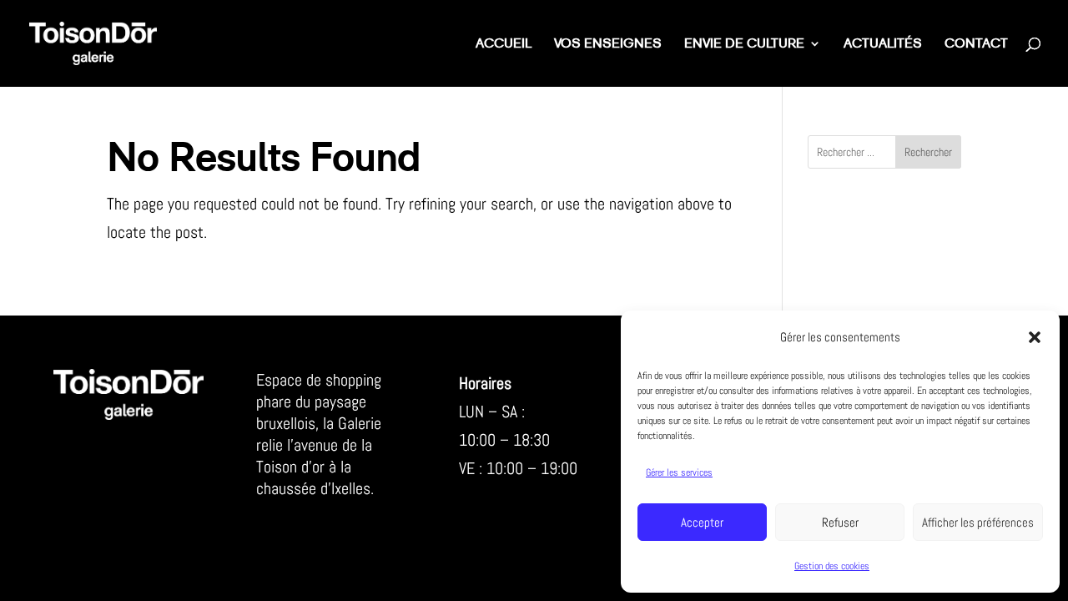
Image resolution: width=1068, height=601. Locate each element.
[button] (1034, 337)
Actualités (883, 45)
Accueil (503, 45)
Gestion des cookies (831, 566)
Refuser (840, 522)
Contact (976, 45)
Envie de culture (744, 45)
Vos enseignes (608, 45)
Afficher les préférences (978, 522)
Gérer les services (679, 472)
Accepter (702, 522)
